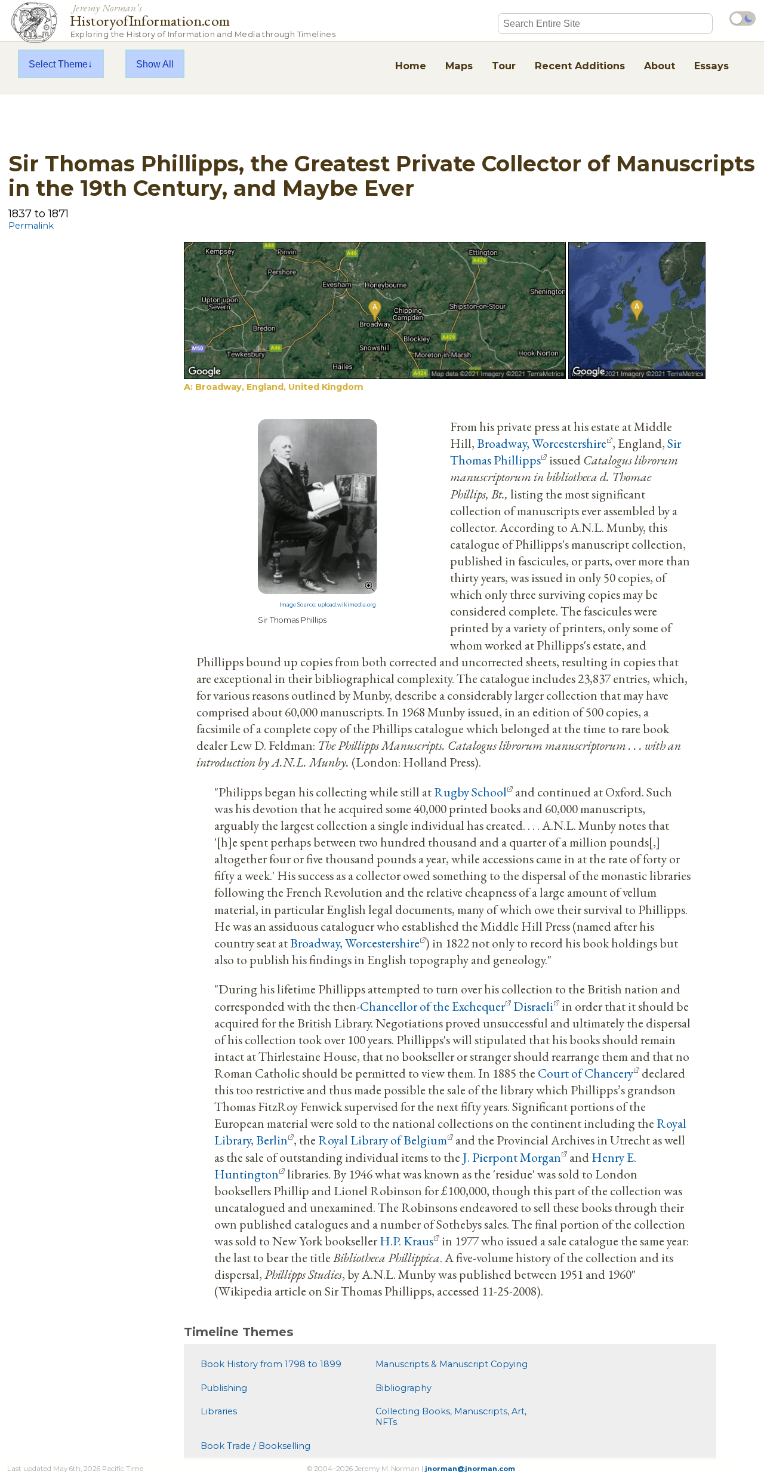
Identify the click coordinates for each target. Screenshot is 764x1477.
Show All (155, 64)
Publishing (224, 1388)
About (659, 66)
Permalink (31, 225)
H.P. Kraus (406, 1240)
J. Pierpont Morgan (512, 1157)
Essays (711, 66)
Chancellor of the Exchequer (432, 1006)
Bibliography (403, 1388)
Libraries (219, 1411)
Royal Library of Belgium (382, 1139)
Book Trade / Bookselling (255, 1446)
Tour (504, 66)
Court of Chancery (585, 1072)
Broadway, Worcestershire (541, 443)
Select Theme (58, 64)
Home (410, 66)
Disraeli (533, 1006)
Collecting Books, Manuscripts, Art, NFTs (450, 1416)
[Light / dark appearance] (742, 18)
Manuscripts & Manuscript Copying (451, 1364)
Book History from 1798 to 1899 (271, 1364)
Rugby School (470, 791)
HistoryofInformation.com (202, 20)
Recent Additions (580, 66)
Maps (459, 66)
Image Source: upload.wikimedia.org (327, 605)
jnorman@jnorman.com (470, 1468)
